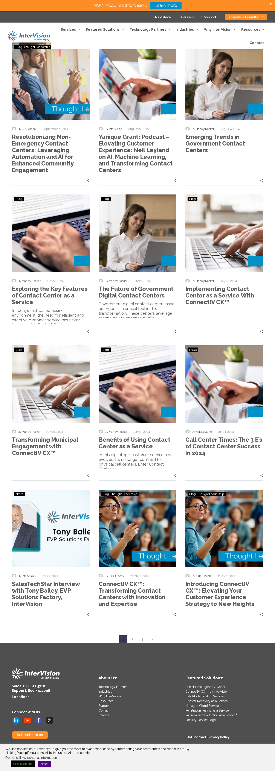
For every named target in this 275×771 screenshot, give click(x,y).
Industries (105, 691)
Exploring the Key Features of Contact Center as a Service (49, 295)
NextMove (163, 17)
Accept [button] (44, 763)
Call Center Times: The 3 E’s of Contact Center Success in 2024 (223, 446)
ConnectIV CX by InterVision (207, 691)
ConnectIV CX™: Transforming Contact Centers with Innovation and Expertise (132, 594)
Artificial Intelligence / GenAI (205, 687)
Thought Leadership (123, 494)
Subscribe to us (30, 735)
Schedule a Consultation (246, 17)
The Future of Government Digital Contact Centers (136, 292)
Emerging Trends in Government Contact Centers (215, 143)
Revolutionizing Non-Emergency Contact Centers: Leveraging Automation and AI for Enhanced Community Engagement (42, 153)
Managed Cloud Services (202, 705)
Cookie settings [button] (22, 763)
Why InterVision (110, 696)
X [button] (271, 4)
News (193, 349)
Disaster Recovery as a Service (206, 701)
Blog (19, 198)
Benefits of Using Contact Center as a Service (134, 443)
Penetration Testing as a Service (207, 710)
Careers (187, 17)
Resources (106, 701)
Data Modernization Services (205, 696)
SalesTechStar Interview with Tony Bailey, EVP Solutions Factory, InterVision (46, 594)
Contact (104, 710)
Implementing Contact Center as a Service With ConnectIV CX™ (219, 295)
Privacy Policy (218, 737)
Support (210, 17)
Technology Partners (113, 687)
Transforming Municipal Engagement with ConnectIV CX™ (45, 446)
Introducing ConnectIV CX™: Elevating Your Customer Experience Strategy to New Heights (219, 594)
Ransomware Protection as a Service (211, 715)
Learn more (165, 5)
